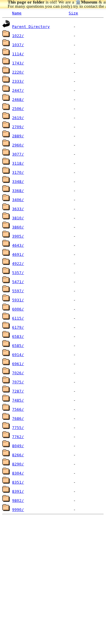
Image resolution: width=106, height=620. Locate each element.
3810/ (18, 218)
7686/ (18, 418)
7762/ (18, 436)
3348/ (18, 181)
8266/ (18, 455)
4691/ (18, 254)
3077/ (18, 154)
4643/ (18, 245)
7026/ (18, 373)
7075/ (18, 382)
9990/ (18, 509)
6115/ (18, 318)
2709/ (18, 127)
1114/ (18, 54)
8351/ (18, 482)
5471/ (18, 282)
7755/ (18, 427)
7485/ (18, 400)
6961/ (18, 364)
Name (16, 13)
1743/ (18, 63)
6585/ (18, 345)
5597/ (18, 291)
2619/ (18, 118)
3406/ (18, 200)
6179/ (18, 327)
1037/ (18, 45)
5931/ (18, 300)
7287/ (18, 391)
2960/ (18, 145)
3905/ (18, 236)
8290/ (18, 464)
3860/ (18, 227)
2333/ (18, 81)
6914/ (18, 354)
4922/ (18, 263)
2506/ (18, 108)
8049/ (18, 446)
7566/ (18, 409)
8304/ (18, 473)
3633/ (18, 209)
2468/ (18, 99)
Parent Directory (31, 26)
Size (73, 13)
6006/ (18, 309)
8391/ (18, 491)
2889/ (18, 136)
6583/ (18, 336)
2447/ (18, 90)
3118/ (18, 163)
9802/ (18, 500)
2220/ (18, 72)
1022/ (18, 36)
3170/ (18, 172)
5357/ (18, 272)
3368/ (18, 190)
